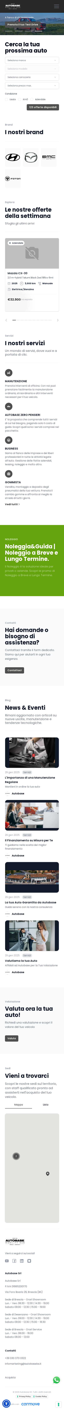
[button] (47, 1173)
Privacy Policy (25, 1396)
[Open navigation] (56, 6)
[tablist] (32, 1105)
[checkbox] (6, 99)
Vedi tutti (11, 504)
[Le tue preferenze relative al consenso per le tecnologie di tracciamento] (59, 1405)
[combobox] (32, 60)
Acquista (10, 1377)
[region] (32, 279)
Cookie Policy (41, 1396)
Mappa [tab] (18, 1104)
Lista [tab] (45, 1104)
